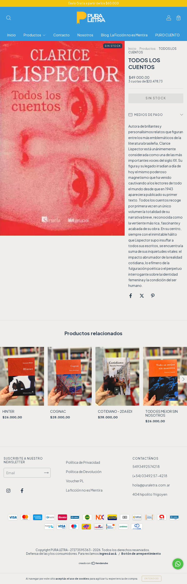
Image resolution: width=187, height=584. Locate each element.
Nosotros (85, 35)
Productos (33, 35)
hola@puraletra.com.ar (151, 485)
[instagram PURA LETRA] (9, 490)
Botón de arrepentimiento (141, 553)
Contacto (61, 35)
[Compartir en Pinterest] (152, 295)
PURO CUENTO (167, 35)
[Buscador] (8, 18)
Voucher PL (75, 481)
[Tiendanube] (93, 563)
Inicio (11, 35)
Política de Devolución (84, 471)
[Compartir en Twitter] (142, 295)
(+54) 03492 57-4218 (149, 475)
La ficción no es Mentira (84, 490)
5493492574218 (146, 466)
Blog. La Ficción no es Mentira (124, 35)
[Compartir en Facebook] (130, 295)
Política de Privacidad (83, 462)
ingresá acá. (108, 553)
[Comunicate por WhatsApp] (177, 563)
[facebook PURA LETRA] (22, 490)
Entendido (151, 578)
